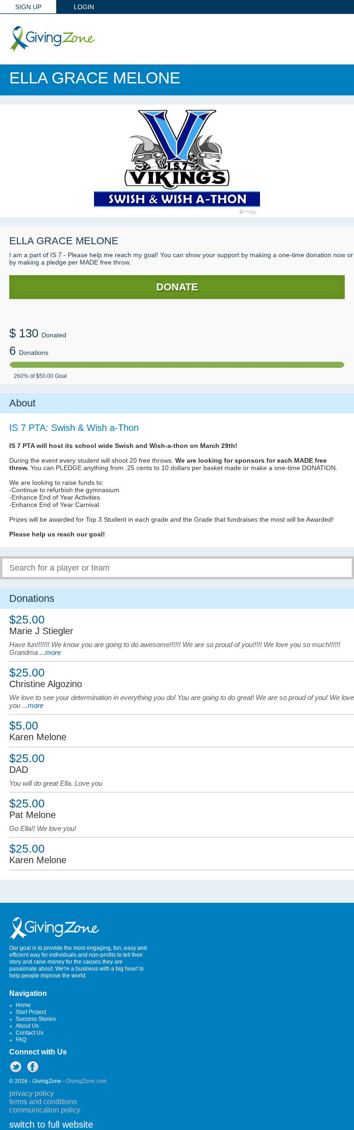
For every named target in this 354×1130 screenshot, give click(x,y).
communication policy (44, 1110)
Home (23, 1005)
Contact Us (29, 1033)
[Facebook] (32, 1066)
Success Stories (36, 1019)
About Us (27, 1026)
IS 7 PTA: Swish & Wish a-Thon (74, 428)
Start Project (31, 1012)
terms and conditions (43, 1102)
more (53, 652)
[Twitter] (15, 1066)
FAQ (21, 1039)
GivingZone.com (86, 1081)
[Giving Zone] (52, 39)
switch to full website (51, 1124)
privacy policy (31, 1093)
